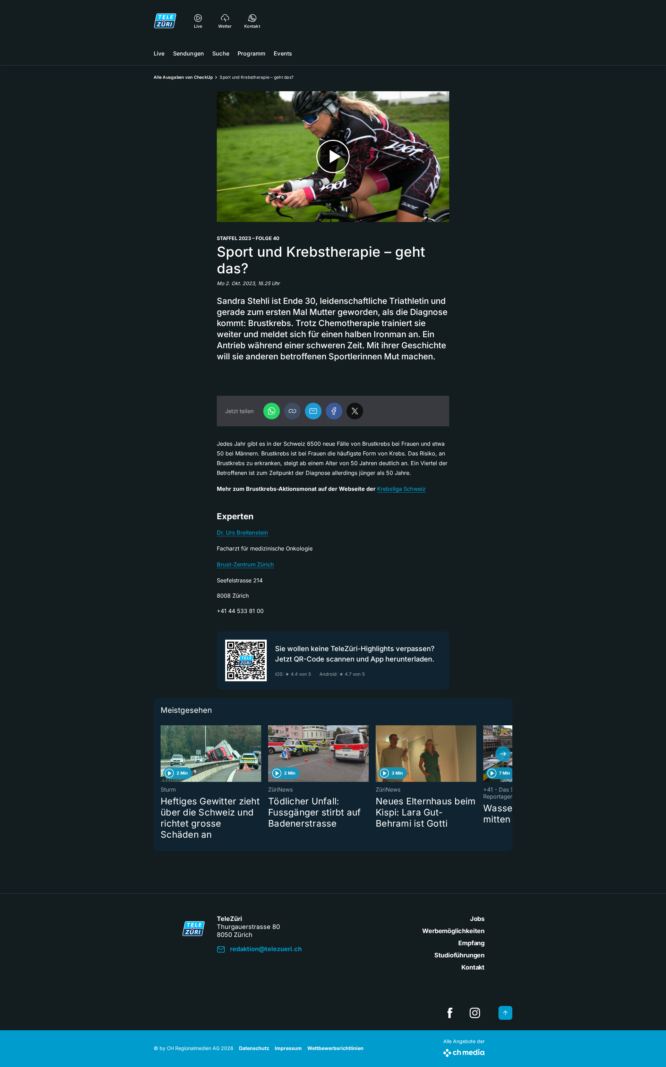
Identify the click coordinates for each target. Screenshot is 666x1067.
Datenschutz (254, 1048)
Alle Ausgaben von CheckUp (183, 77)
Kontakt (473, 967)
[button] (292, 411)
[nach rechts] (503, 753)
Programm (251, 53)
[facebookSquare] (450, 1013)
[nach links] (163, 753)
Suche (220, 53)
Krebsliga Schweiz (401, 488)
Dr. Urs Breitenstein (242, 532)
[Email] (313, 411)
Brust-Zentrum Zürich (245, 564)
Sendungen (188, 53)
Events (283, 53)
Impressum (288, 1048)
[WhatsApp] (271, 411)
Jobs (477, 918)
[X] (355, 411)
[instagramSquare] (475, 1013)
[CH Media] (464, 1051)
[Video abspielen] (333, 156)
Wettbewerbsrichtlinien (335, 1048)
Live (159, 53)
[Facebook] (334, 411)
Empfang (471, 943)
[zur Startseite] (165, 20)
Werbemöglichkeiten (453, 930)
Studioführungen (459, 955)
